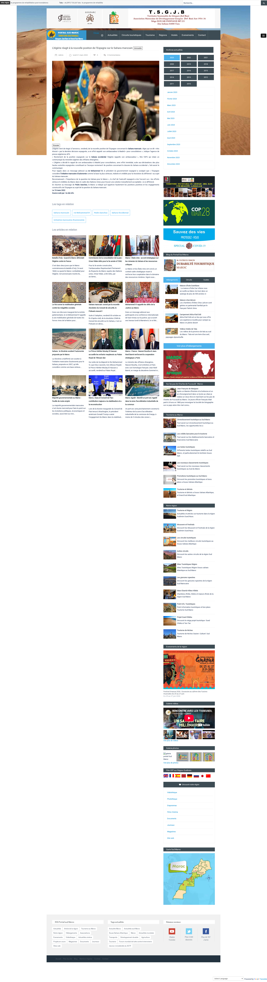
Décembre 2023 (173, 164)
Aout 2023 (171, 138)
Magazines (171, 832)
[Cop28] (189, 213)
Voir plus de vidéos (170, 740)
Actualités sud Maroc (132, 929)
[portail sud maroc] (65, 35)
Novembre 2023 (173, 157)
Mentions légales (86, 959)
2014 (172, 77)
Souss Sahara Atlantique (118, 933)
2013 (189, 77)
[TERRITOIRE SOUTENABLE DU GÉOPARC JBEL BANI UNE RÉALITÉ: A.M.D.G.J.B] (189, 186)
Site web (170, 838)
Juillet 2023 (171, 131)
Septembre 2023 (173, 144)
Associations (85, 933)
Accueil (58, 959)
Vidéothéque (172, 792)
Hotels (174, 35)
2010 (189, 84)
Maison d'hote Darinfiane (189, 286)
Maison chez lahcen (188, 300)
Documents (171, 819)
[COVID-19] (189, 240)
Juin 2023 (171, 125)
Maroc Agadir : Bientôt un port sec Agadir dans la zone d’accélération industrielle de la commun (141, 401)
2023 (172, 57)
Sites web (56, 946)
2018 (206, 64)
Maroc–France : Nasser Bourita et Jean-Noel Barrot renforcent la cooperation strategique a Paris (141, 354)
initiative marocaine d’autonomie (69, 220)
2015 (206, 71)
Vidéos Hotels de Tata (188, 329)
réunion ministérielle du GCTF (120, 946)
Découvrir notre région (190, 784)
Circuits (189, 280)
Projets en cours (59, 942)
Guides (206, 280)
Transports (113, 937)
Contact (202, 35)
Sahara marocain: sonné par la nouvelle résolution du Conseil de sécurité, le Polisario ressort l (104, 307)
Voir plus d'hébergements (189, 346)
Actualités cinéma (85, 937)
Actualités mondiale (146, 933)
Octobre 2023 (172, 151)
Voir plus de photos (170, 763)
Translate (263, 979)
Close (96, 33)
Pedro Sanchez (100, 212)
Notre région (58, 933)
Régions (163, 35)
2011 (172, 84)
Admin (60, 55)
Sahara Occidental (120, 212)
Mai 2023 (170, 118)
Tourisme (150, 35)
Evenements (188, 35)
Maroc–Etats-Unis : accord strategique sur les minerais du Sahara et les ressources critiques (142, 261)
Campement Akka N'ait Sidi (190, 314)
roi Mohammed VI (82, 212)
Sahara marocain (61, 212)
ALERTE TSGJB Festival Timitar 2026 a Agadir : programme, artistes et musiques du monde (186, 692)
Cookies (97, 959)
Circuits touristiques (131, 35)
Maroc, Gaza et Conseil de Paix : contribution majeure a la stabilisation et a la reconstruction (105, 401)
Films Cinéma (172, 812)
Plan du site (67, 959)
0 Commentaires (113, 55)
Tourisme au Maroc (88, 929)
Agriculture (145, 937)
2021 (206, 57)
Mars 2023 (171, 105)
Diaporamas (172, 805)
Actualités (112, 35)
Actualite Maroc (115, 929)
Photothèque (172, 799)
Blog (75, 959)
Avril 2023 (171, 112)
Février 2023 (172, 99)
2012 (206, 77)
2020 (172, 64)
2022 (189, 57)
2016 (189, 71)
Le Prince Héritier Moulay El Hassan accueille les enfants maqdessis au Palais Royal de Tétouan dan (105, 354)
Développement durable (129, 937)
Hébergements (172, 280)
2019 (189, 64)
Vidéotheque (70, 937)
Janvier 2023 (172, 92)
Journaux (170, 825)
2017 (172, 71)
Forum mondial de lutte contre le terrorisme (135, 942)
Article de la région (71, 929)
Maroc (133, 933)
